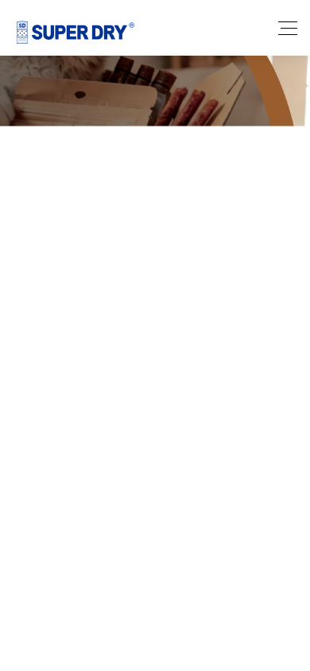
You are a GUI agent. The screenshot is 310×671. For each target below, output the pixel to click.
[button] (118, 341)
